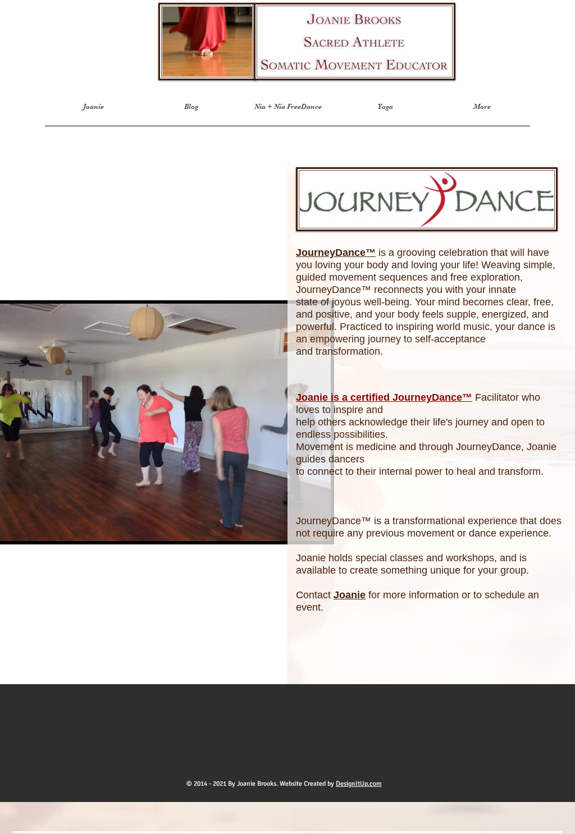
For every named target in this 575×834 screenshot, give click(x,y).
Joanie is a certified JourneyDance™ (384, 397)
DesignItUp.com (359, 784)
